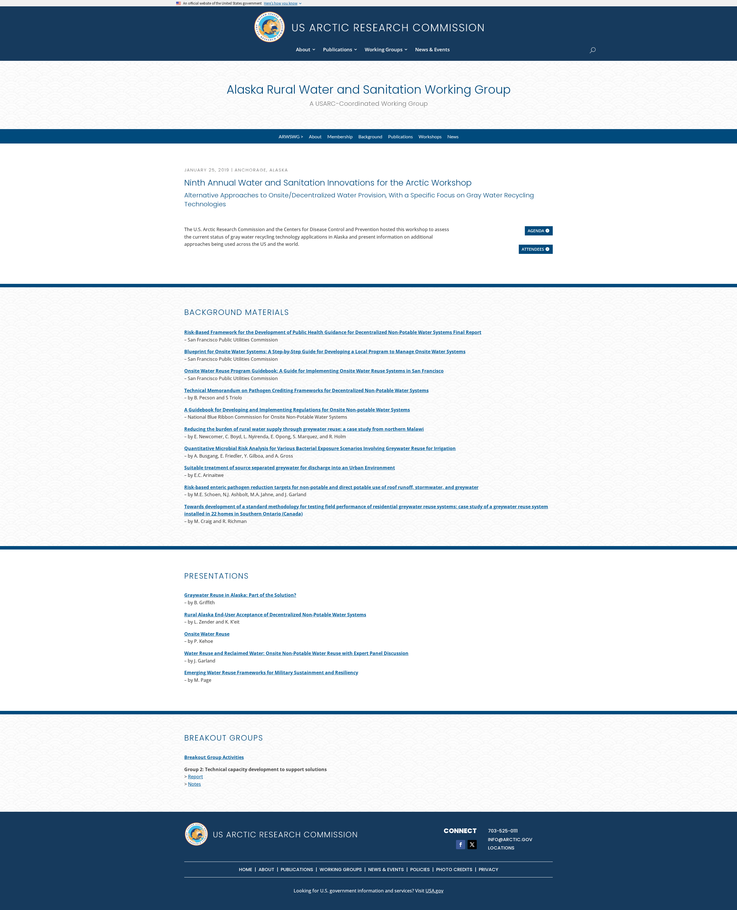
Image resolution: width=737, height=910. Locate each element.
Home (245, 869)
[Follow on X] (472, 844)
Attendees (533, 249)
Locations (501, 848)
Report (195, 776)
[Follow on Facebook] (460, 844)
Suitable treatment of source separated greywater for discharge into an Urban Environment (289, 468)
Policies (420, 869)
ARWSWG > (291, 136)
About (303, 49)
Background (370, 136)
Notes (194, 784)
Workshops (430, 136)
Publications (337, 49)
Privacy (488, 869)
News (453, 136)
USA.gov (434, 891)
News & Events (432, 49)
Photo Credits (454, 869)
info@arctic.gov (510, 839)
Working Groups (383, 49)
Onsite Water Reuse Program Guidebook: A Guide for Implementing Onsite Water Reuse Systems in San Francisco (314, 371)
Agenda (536, 230)
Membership (340, 136)
